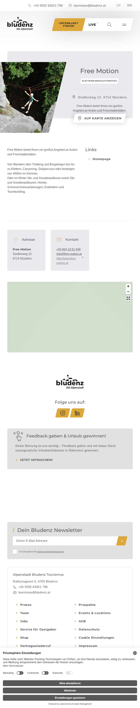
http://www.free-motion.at (66, 261)
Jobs (24, 621)
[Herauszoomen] (128, 291)
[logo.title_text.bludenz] (20, 23)
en (129, 5)
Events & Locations (95, 613)
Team (24, 613)
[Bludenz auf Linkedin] (77, 413)
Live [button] (92, 24)
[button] (109, 24)
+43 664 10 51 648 (68, 249)
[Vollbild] (128, 298)
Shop (24, 637)
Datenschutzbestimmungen (50, 552)
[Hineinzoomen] (128, 286)
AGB (82, 621)
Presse (26, 605)
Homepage (101, 159)
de (118, 5)
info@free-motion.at (69, 253)
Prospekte (87, 605)
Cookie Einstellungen (96, 637)
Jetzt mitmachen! (36, 460)
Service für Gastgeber (38, 629)
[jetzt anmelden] (121, 540)
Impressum (88, 646)
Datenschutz (89, 629)
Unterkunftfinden (68, 25)
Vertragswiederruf (35, 646)
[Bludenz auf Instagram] (62, 413)
